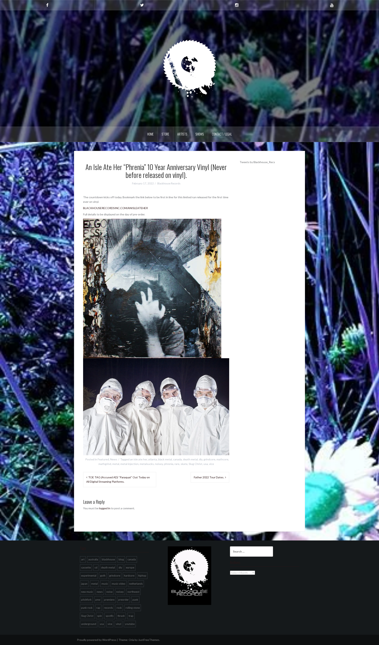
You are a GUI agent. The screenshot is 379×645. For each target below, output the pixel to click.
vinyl (118, 623)
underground (88, 623)
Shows (199, 134)
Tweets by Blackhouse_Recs (257, 162)
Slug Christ (195, 464)
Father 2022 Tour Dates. (209, 477)
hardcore (129, 575)
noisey (159, 464)
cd (96, 567)
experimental (88, 575)
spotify (110, 615)
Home (150, 134)
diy (200, 459)
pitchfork (86, 599)
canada (177, 459)
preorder (123, 599)
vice (211, 464)
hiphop (142, 575)
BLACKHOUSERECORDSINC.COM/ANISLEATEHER (115, 208)
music (104, 583)
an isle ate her (138, 459)
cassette (86, 567)
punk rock (87, 607)
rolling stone (133, 607)
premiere (109, 599)
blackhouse (108, 559)
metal (115, 464)
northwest (133, 591)
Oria (131, 639)
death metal (190, 459)
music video (118, 583)
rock (119, 607)
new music (87, 591)
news (100, 591)
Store (165, 134)
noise (109, 591)
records (108, 607)
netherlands (136, 583)
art (82, 559)
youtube (130, 623)
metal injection (129, 464)
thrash (121, 615)
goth (102, 575)
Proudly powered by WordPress (96, 639)
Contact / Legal (222, 134)
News (113, 459)
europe (130, 567)
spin (99, 615)
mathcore (222, 459)
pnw (97, 599)
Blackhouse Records (168, 183)
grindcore (209, 459)
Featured (103, 459)
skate (184, 464)
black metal (165, 459)
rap (98, 607)
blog (121, 559)
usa (206, 464)
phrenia (168, 464)
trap (131, 615)
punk (135, 599)
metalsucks (147, 464)
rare (176, 464)
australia (93, 559)
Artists (182, 134)
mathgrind (105, 464)
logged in (104, 508)
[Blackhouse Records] (189, 68)
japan (84, 583)
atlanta (152, 459)
